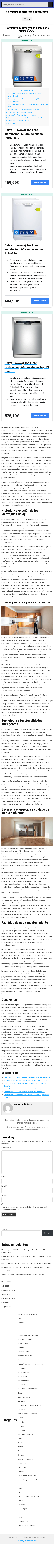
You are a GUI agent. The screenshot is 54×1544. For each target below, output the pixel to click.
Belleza (21, 1327)
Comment (6, 1147)
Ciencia (21, 1347)
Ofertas (21, 1455)
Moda (20, 1442)
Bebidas (21, 1322)
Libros (20, 1438)
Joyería (21, 1422)
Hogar (20, 1393)
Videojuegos (23, 1521)
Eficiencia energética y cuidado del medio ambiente (24, 118)
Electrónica (22, 1376)
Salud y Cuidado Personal (28, 1496)
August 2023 (6, 1307)
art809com (9, 35)
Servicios (21, 1500)
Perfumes (21, 1471)
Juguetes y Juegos (25, 1434)
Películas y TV (23, 1467)
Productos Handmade (27, 1476)
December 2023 (8, 1298)
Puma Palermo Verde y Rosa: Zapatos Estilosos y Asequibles (26, 1263)
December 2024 (8, 1290)
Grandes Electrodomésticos (29, 1389)
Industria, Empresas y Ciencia (30, 1405)
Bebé (20, 1318)
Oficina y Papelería (25, 1459)
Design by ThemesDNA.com (27, 1541)
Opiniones (22, 1463)
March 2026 (6, 1282)
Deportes (21, 1360)
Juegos (21, 1426)
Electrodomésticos (28, 37)
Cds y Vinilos (23, 1343)
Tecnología (22, 1509)
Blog (19, 1331)
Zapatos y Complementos (28, 1525)
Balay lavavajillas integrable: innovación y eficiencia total (27, 29)
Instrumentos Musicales (27, 1413)
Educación (22, 1368)
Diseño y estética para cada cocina (19, 112)
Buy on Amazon (40, 182)
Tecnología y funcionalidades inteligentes (21, 115)
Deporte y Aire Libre (26, 1356)
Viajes (20, 1517)
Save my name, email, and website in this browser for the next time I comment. (26, 1208)
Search (4, 1229)
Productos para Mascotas (28, 1480)
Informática (22, 1409)
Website (4, 1195)
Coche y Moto (23, 1351)
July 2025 (5, 1286)
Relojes (21, 1484)
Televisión (22, 1513)
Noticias (21, 1451)
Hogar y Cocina (24, 1397)
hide (30, 91)
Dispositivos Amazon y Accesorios (31, 1364)
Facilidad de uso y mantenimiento (18, 120)
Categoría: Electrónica (27, 1339)
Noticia (20, 1446)
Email (4, 1186)
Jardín (20, 1418)
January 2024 (7, 1294)
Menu (29, 19)
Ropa (20, 1488)
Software (21, 1504)
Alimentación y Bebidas (27, 1314)
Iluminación (22, 1401)
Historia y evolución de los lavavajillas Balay (22, 110)
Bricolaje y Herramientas (28, 1335)
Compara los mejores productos (27, 11)
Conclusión (11, 123)
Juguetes (21, 1430)
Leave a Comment (42, 35)
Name (4, 1177)
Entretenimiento (24, 1380)
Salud (20, 1492)
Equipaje (21, 1384)
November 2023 (8, 1302)
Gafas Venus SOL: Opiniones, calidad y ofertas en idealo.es (25, 1274)
